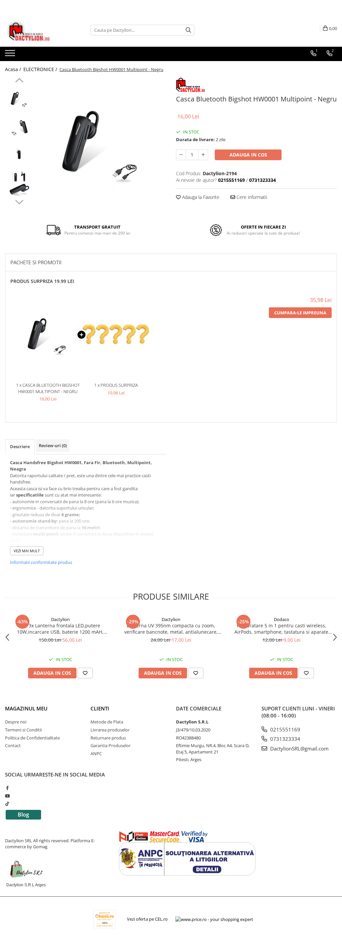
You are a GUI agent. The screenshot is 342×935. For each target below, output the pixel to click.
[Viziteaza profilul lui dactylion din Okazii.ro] (104, 919)
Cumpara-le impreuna (300, 313)
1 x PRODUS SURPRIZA (116, 385)
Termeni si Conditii (23, 730)
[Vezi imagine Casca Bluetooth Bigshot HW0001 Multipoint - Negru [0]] (19, 98)
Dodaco (281, 619)
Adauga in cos (248, 154)
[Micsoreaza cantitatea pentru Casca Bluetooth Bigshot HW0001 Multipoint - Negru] (181, 154)
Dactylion (60, 619)
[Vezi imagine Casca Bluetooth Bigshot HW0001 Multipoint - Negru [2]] (19, 155)
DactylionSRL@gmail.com (299, 748)
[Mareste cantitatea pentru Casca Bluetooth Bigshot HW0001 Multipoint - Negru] (203, 154)
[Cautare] (188, 30)
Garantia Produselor (111, 745)
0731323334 (284, 738)
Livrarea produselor (110, 730)
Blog (23, 814)
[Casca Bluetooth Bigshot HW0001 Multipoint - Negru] (101, 142)
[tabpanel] (101, 142)
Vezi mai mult (27, 550)
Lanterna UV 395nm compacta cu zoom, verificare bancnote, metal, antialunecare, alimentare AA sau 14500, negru (171, 628)
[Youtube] (7, 796)
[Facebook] (7, 788)
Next (19, 201)
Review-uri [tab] (53, 445)
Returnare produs (108, 738)
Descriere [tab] (20, 446)
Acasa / (13, 69)
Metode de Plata (107, 722)
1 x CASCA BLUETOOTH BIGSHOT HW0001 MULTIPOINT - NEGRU (48, 388)
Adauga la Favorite (200, 197)
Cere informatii (251, 197)
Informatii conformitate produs (41, 562)
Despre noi (15, 722)
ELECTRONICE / (40, 69)
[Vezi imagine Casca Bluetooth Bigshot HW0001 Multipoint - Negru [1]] (19, 127)
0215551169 (284, 729)
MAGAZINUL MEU (26, 708)
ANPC (96, 753)
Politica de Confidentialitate (32, 738)
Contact (13, 745)
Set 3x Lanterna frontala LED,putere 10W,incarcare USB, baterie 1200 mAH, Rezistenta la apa (60, 628)
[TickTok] (7, 804)
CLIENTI (100, 708)
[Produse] (11, 55)
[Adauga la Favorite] (85, 673)
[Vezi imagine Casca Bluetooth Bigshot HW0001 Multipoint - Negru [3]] (19, 184)
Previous (19, 81)
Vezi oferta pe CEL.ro (147, 919)
